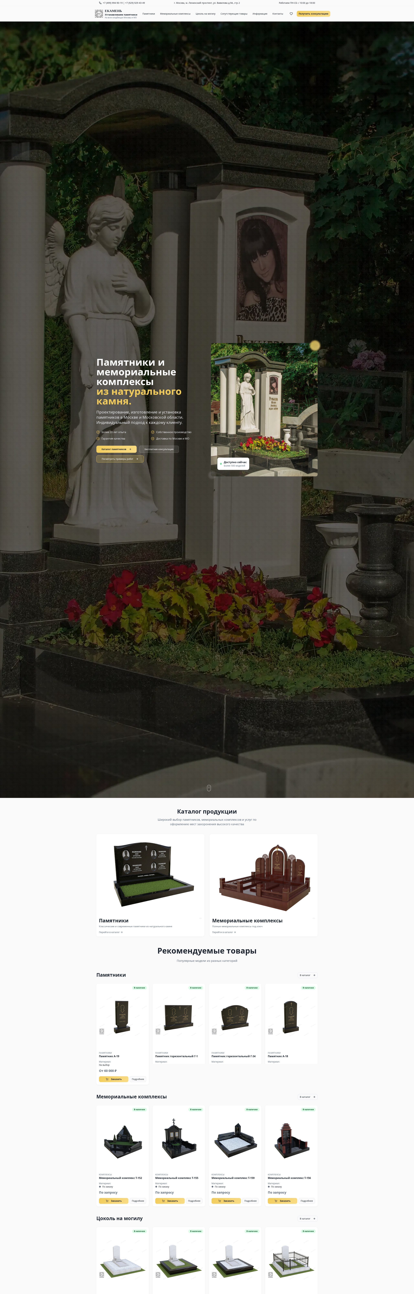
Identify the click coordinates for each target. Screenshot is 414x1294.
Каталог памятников (114, 449)
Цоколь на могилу (205, 13)
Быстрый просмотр (122, 1016)
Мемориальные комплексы (175, 13)
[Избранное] (291, 14)
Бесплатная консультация (159, 449)
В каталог (305, 975)
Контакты (277, 13)
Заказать (116, 1079)
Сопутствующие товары (234, 13)
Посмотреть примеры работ (117, 458)
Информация (260, 13)
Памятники (148, 13)
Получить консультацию (313, 13)
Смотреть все (153, 874)
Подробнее (138, 1079)
